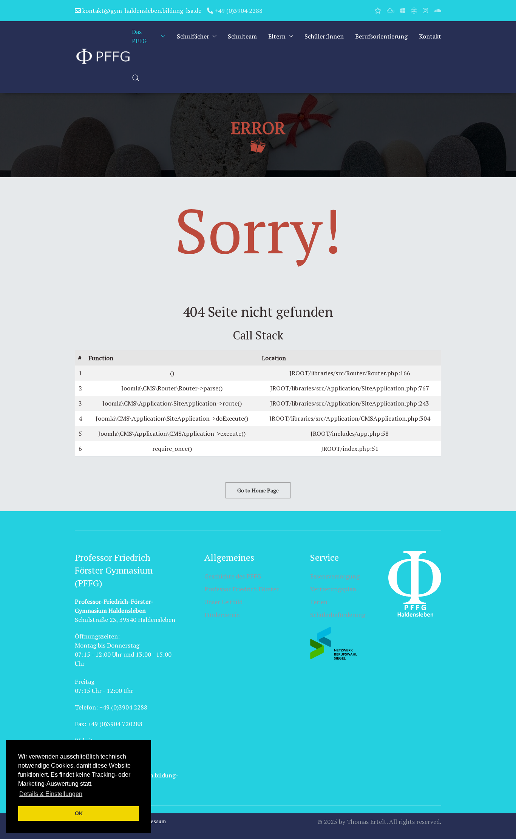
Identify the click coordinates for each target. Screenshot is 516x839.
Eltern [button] (277, 36)
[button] (135, 78)
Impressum (152, 821)
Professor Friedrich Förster (241, 589)
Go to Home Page (258, 490)
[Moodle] (414, 10)
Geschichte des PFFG (232, 576)
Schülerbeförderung (337, 615)
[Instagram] (425, 10)
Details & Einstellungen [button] (50, 794)
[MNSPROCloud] (390, 10)
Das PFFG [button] (139, 36)
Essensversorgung (335, 576)
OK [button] (79, 813)
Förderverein (222, 615)
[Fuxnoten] (377, 10)
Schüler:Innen (324, 36)
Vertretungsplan (333, 589)
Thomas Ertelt (366, 821)
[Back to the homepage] (103, 57)
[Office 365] (402, 10)
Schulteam (242, 36)
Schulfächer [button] (193, 36)
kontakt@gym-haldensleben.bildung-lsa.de (141, 10)
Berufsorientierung (381, 36)
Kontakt (430, 36)
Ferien (319, 602)
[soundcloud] (437, 10)
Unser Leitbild (223, 602)
